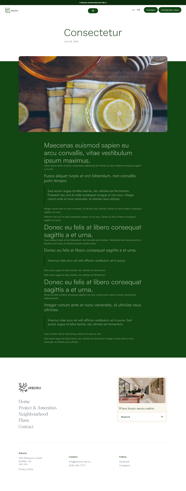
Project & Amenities (38, 408)
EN (133, 10)
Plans (24, 420)
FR (138, 10)
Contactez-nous (170, 10)
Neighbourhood (33, 414)
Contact (150, 10)
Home (24, 402)
